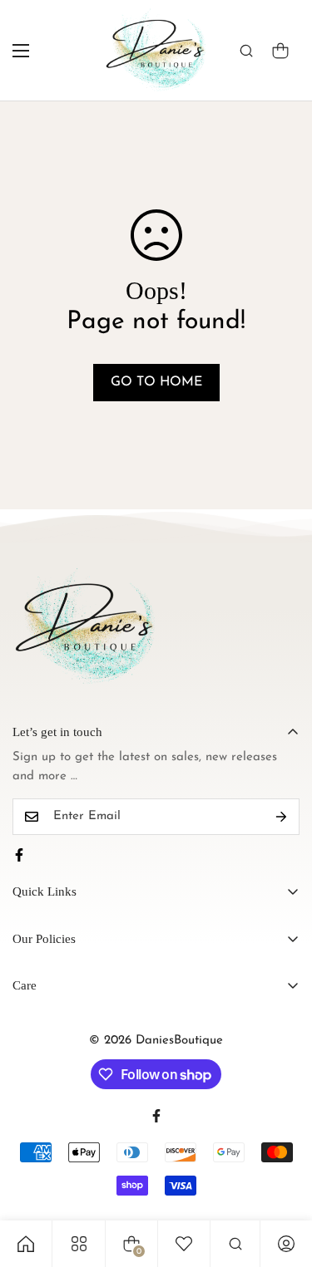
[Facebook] (19, 855)
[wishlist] (184, 1243)
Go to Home (156, 382)
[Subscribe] (281, 816)
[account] (286, 1243)
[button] (280, 51)
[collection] (79, 1243)
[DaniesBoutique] (156, 50)
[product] (25, 1243)
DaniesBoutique (179, 1040)
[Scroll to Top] (282, 1179)
